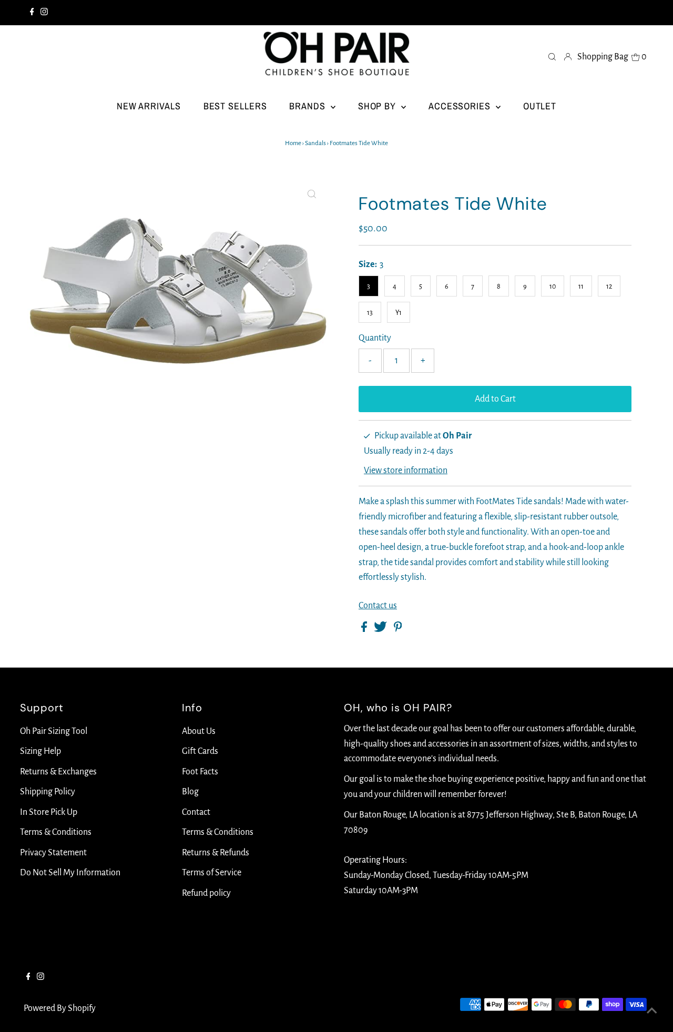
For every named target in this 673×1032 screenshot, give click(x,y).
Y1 (398, 312)
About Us (199, 731)
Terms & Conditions (55, 832)
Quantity (375, 338)
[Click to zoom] (311, 194)
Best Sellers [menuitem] (235, 106)
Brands (308, 106)
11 (581, 286)
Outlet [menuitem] (539, 106)
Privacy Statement (53, 852)
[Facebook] (32, 12)
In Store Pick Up (48, 812)
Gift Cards (200, 751)
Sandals (315, 143)
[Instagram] (44, 12)
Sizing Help (40, 751)
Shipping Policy (47, 791)
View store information (405, 470)
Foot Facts (200, 771)
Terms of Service (211, 872)
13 (370, 312)
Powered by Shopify (60, 1008)
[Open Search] (552, 56)
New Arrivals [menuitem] (149, 106)
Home (293, 143)
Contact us (378, 605)
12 (609, 286)
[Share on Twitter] (381, 629)
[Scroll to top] (651, 1010)
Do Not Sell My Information (70, 872)
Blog (190, 791)
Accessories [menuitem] (461, 106)
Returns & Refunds (215, 852)
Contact (196, 812)
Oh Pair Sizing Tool (53, 731)
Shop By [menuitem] (378, 106)
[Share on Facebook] (365, 629)
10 (552, 286)
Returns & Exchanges (58, 771)
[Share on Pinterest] (398, 629)
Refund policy (206, 893)
